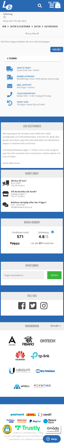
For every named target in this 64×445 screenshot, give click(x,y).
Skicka (54, 275)
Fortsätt (56, 49)
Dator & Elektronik (20, 26)
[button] (7, 429)
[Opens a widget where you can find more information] (52, 439)
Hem (4, 26)
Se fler (54, 326)
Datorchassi (51, 26)
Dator (37, 26)
